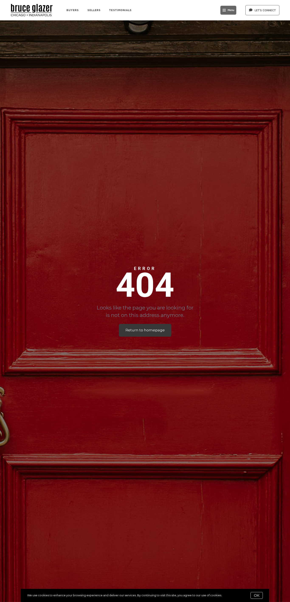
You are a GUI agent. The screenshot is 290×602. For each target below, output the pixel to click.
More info (229, 595)
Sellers (94, 10)
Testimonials (120, 10)
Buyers (72, 10)
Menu (231, 10)
